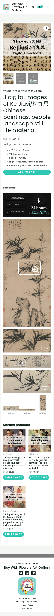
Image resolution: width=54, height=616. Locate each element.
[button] (33, 7)
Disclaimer (27, 608)
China (24, 90)
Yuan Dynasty (35, 90)
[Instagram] (27, 573)
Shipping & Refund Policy (27, 602)
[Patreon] (33, 573)
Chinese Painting (11, 90)
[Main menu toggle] (48, 7)
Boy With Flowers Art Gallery (19, 7)
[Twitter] (21, 573)
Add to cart (27, 172)
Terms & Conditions (27, 598)
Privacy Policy (27, 605)
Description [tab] (9, 187)
